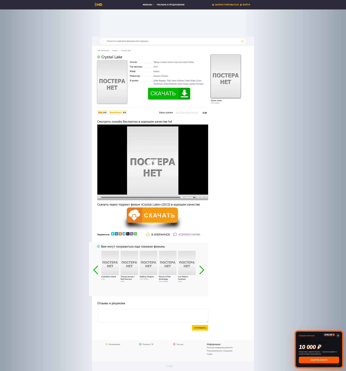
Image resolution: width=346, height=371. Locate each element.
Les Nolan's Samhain (183, 277)
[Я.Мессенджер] (112, 233)
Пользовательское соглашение (219, 351)
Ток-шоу (179, 344)
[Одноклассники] (120, 233)
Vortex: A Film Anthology (165, 277)
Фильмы (147, 4)
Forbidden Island (108, 276)
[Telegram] (124, 233)
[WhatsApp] (135, 233)
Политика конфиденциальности (220, 347)
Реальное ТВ (148, 344)
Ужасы (156, 71)
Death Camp (216, 100)
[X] (127, 233)
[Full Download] (103, 4)
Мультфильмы (114, 344)
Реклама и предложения (170, 4)
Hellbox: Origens (147, 276)
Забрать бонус (319, 360)
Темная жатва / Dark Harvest (128, 277)
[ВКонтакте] (116, 233)
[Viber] (131, 233)
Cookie (209, 354)
